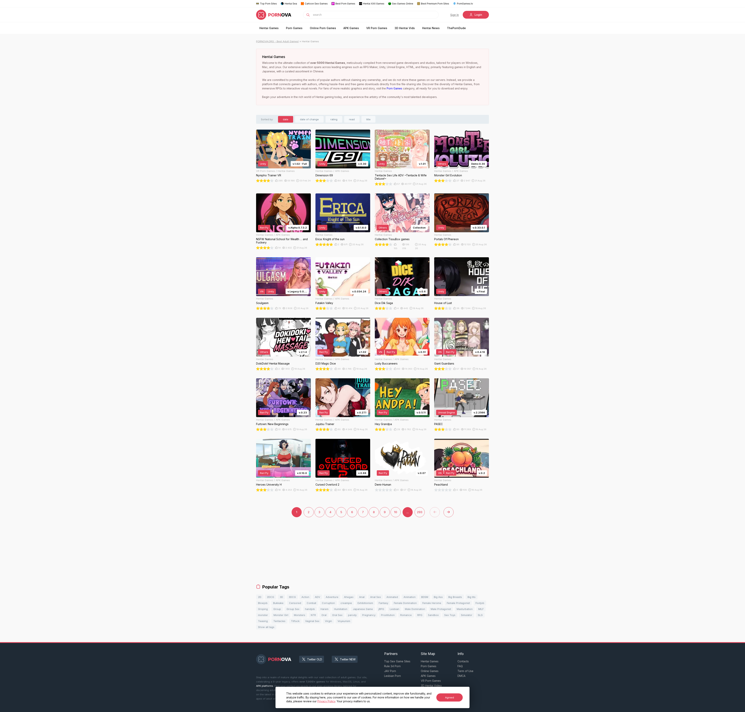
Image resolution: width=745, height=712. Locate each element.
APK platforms (264, 685)
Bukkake (278, 603)
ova (279, 15)
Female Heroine (431, 603)
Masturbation (465, 609)
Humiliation (340, 609)
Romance (406, 615)
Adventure (332, 597)
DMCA (461, 675)
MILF (481, 609)
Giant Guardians (444, 363)
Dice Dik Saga (384, 303)
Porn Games (294, 28)
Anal (362, 597)
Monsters (299, 615)
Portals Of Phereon (446, 239)
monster (263, 615)
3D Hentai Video (431, 685)
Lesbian (394, 609)
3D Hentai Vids (405, 28)
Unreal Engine (446, 412)
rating (333, 119)
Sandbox (433, 615)
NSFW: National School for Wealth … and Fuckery (282, 240)
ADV (317, 597)
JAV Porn (390, 671)
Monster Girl (281, 615)
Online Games (429, 671)
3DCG (292, 597)
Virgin (328, 621)
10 (395, 512)
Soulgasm (262, 303)
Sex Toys (449, 615)
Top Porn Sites (268, 3)
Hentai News (431, 28)
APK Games (351, 28)
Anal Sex (375, 597)
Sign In (454, 14)
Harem (324, 609)
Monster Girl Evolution (448, 175)
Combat (311, 603)
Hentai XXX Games (373, 3)
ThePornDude (456, 28)
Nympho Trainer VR (268, 175)
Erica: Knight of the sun (330, 239)
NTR (313, 615)
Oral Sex (337, 615)
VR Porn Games (376, 28)
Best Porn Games (345, 3)
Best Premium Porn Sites (435, 3)
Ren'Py (264, 227)
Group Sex (293, 609)
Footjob (480, 603)
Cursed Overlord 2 (327, 484)
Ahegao (348, 597)
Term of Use (465, 671)
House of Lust (443, 303)
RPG (419, 615)
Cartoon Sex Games (316, 3)
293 (419, 512)
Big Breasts (455, 597)
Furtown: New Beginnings (272, 424)
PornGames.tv (465, 3)
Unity (263, 163)
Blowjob (263, 603)
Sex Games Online (402, 3)
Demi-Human (383, 484)
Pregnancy (368, 615)
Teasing (263, 621)
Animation (410, 597)
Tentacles (279, 621)
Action (305, 597)
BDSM (424, 597)
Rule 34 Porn (392, 666)
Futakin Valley (324, 303)
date (285, 119)
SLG (480, 615)
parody (352, 615)
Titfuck (295, 621)
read (352, 119)
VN (261, 291)
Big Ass (438, 597)
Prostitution (388, 615)
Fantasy (383, 603)
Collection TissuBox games (392, 239)
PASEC (438, 424)
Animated (392, 597)
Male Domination (415, 609)
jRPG (381, 609)
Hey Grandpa (383, 424)
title (368, 119)
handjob (310, 609)
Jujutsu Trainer (324, 424)
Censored (295, 603)
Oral (324, 615)
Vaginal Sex (312, 621)
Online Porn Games (323, 28)
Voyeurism (344, 621)
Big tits (472, 597)
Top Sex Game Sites (397, 661)
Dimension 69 (324, 175)
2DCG (270, 597)
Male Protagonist (441, 609)
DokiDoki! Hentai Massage (273, 363)
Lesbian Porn (392, 675)
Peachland (441, 484)
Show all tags (266, 627)
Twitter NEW (348, 659)
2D (259, 597)
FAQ (460, 666)
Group (277, 609)
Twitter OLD (314, 659)
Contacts (463, 661)
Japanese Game (363, 609)
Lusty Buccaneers (386, 363)
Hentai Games (269, 28)
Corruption (328, 603)
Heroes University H (269, 484)
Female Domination (405, 603)
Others (442, 163)
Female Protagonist (458, 603)
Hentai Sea (291, 3)
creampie (346, 603)
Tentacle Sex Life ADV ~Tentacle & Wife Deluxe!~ (401, 177)
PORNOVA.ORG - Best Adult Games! (277, 41)
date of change (309, 119)
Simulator (466, 615)
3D (281, 597)
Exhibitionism (365, 603)
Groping (263, 609)
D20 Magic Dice (325, 363)
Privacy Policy (326, 701)
